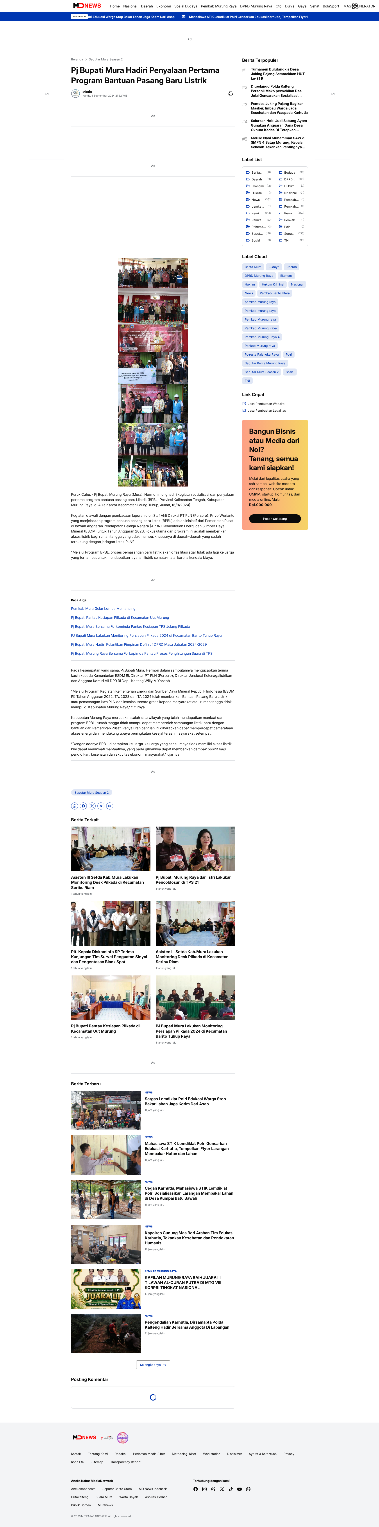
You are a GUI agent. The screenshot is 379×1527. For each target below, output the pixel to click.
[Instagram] (204, 1489)
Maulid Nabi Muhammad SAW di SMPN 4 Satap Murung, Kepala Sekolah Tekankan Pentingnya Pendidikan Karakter (278, 142)
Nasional (130, 6)
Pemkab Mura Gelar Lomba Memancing (103, 608)
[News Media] (122, 1437)
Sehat (314, 6)
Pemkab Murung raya (161, 1271)
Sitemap (97, 1462)
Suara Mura (104, 1497)
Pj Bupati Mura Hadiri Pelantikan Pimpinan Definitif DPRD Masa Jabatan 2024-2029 (139, 644)
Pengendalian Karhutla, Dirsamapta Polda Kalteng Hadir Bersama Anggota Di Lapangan (187, 1325)
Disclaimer (234, 1454)
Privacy (289, 1454)
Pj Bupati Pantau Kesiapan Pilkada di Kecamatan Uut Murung (120, 617)
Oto (279, 6)
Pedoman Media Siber (149, 1454)
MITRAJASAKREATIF (94, 1516)
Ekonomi (163, 6)
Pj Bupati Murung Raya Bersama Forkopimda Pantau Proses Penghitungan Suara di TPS (142, 653)
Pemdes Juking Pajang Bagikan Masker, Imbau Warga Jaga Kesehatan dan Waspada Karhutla (279, 108)
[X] (92, 805)
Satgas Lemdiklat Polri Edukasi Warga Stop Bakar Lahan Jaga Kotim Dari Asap (185, 1101)
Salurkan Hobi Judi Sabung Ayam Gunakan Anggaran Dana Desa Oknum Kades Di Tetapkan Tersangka (279, 125)
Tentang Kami (98, 1454)
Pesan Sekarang (275, 518)
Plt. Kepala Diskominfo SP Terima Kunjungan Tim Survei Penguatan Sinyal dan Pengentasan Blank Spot (109, 956)
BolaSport (331, 6)
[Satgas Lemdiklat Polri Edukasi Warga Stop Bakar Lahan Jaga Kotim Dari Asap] (106, 1110)
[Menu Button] (354, 6)
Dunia (290, 6)
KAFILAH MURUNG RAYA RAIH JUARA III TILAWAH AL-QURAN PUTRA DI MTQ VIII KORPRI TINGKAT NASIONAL (183, 1282)
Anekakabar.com (83, 1489)
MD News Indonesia (153, 1489)
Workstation (211, 1454)
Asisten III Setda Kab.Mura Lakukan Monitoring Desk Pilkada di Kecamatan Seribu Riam (107, 882)
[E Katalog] (106, 1437)
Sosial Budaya (185, 6)
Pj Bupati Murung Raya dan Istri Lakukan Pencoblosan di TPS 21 (194, 880)
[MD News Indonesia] (87, 6)
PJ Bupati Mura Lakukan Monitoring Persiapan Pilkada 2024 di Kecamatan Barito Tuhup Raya (146, 635)
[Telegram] (100, 805)
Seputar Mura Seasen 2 (92, 792)
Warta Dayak (128, 1497)
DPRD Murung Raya (256, 6)
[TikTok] (230, 1489)
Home (115, 6)
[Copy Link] (109, 805)
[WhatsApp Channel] (248, 1489)
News (149, 1092)
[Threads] (213, 1489)
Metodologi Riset (184, 1454)
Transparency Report (125, 1462)
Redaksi (120, 1454)
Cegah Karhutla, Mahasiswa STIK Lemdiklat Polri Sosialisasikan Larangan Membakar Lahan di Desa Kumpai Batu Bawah (189, 1193)
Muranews (105, 1505)
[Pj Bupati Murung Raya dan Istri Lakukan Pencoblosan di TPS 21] (195, 849)
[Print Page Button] (230, 93)
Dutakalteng (80, 1497)
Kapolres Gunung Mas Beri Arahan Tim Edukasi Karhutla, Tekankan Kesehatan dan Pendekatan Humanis (189, 1238)
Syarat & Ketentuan (263, 1454)
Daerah (147, 6)
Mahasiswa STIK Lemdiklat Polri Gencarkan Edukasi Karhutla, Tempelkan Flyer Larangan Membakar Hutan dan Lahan (152, 17)
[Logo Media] (84, 1438)
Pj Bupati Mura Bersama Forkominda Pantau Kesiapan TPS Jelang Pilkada (130, 626)
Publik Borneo (81, 1505)
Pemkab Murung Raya (219, 6)
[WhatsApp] (74, 805)
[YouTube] (239, 1489)
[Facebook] (83, 805)
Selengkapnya (150, 1365)
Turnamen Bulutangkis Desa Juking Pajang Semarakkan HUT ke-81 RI (278, 74)
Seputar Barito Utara (117, 1489)
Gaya (302, 6)
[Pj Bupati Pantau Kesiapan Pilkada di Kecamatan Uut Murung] (110, 997)
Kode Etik (77, 1462)
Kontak (76, 1454)
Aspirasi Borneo (156, 1497)
